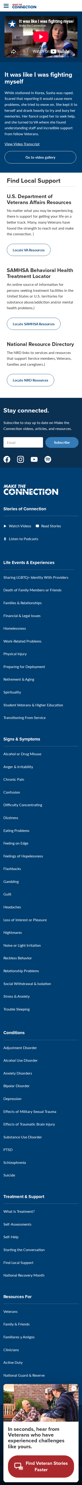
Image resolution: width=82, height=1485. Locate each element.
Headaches (12, 907)
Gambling (11, 881)
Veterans (10, 1311)
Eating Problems (16, 830)
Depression (12, 1098)
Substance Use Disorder (22, 1137)
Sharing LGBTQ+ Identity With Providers (35, 577)
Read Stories (51, 525)
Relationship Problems (21, 970)
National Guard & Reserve (24, 1375)
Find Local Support (18, 1262)
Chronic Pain (13, 779)
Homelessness (14, 628)
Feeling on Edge (15, 843)
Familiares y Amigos (19, 1336)
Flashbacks (12, 868)
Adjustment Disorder (20, 1047)
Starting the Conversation (24, 1249)
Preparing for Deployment (24, 666)
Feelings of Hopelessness (23, 856)
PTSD (8, 1149)
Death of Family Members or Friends (32, 589)
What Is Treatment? (19, 1211)
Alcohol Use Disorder (20, 1060)
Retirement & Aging (18, 679)
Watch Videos (20, 525)
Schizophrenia (14, 1162)
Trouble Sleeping (16, 1009)
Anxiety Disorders (17, 1073)
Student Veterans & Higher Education (33, 704)
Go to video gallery (40, 157)
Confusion (11, 792)
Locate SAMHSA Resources (34, 323)
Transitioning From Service (24, 717)
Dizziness (10, 817)
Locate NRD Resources (30, 380)
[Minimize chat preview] (74, 1388)
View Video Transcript (22, 143)
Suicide (9, 1175)
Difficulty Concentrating (22, 804)
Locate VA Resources (29, 249)
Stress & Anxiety (16, 996)
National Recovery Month (23, 1275)
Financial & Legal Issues (22, 615)
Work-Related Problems (22, 641)
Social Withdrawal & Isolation (27, 983)
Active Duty (13, 1362)
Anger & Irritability (18, 766)
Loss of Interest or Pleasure (25, 919)
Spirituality (12, 692)
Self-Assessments (17, 1224)
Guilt (7, 894)
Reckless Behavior (17, 957)
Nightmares (12, 932)
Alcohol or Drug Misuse (22, 753)
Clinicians (11, 1349)
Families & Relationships (22, 602)
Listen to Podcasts (23, 538)
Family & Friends (16, 1324)
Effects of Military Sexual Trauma (29, 1111)
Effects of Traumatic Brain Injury (29, 1124)
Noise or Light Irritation (22, 945)
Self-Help (10, 1236)
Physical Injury (15, 653)
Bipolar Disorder (16, 1085)
